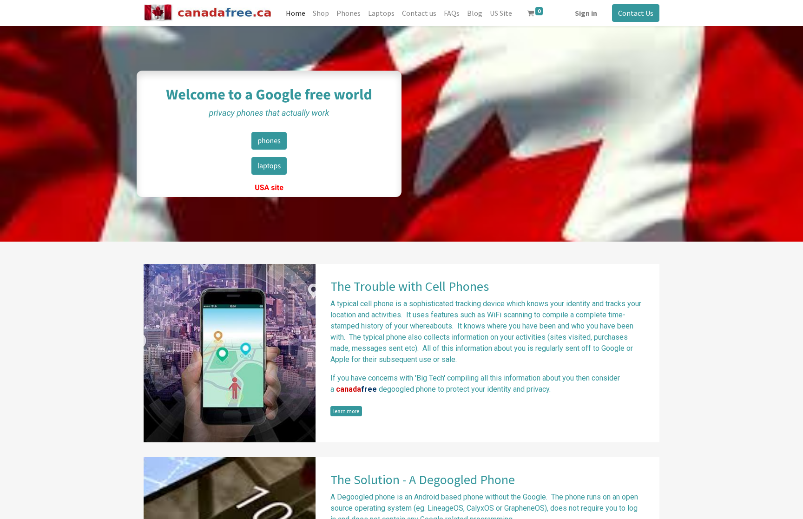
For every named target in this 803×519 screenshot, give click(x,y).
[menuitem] (295, 13)
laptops (269, 166)
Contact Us (635, 13)
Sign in (586, 13)
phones (269, 140)
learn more (346, 410)
